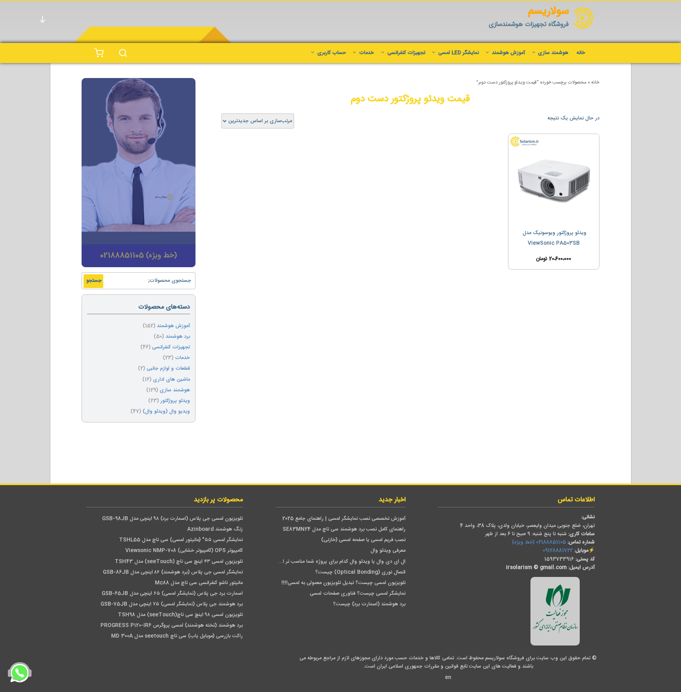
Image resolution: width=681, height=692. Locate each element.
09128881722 (558, 551)
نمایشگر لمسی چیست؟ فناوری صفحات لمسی (358, 594)
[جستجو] (123, 53)
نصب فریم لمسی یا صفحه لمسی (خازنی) (363, 540)
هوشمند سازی (553, 53)
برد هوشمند (178, 337)
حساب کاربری (331, 53)
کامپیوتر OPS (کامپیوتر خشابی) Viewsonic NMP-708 (184, 551)
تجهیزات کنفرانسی (406, 53)
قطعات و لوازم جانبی (168, 369)
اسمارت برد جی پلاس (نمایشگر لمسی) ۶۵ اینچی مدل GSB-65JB (172, 594)
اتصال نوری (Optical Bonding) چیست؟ (360, 572)
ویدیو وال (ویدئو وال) (166, 411)
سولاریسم (548, 11)
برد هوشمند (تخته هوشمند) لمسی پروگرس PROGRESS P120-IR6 (171, 625)
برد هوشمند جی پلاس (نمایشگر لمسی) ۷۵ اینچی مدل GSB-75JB (171, 604)
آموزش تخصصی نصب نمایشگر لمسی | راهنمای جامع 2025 (344, 519)
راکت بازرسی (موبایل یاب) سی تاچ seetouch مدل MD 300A (177, 636)
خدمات (366, 53)
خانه (581, 53)
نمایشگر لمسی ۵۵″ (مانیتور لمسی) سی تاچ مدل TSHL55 (181, 540)
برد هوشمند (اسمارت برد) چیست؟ (369, 604)
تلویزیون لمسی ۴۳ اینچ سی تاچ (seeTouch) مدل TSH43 (179, 562)
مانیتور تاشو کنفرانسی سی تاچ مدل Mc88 (199, 583)
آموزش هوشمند (508, 53)
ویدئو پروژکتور (175, 401)
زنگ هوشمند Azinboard (215, 529)
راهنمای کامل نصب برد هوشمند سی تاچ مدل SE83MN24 (344, 529)
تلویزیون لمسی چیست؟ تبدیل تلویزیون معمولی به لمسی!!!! (343, 583)
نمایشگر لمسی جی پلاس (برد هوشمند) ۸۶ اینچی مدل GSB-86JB (173, 572)
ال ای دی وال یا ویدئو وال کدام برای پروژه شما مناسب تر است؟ (338, 562)
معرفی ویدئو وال (388, 551)
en (448, 677)
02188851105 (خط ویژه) (539, 542)
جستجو (94, 281)
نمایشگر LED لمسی (458, 53)
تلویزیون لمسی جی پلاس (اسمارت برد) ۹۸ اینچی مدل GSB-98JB (172, 519)
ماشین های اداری (171, 380)
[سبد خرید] (99, 53)
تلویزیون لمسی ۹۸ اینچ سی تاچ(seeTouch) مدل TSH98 (180, 615)
